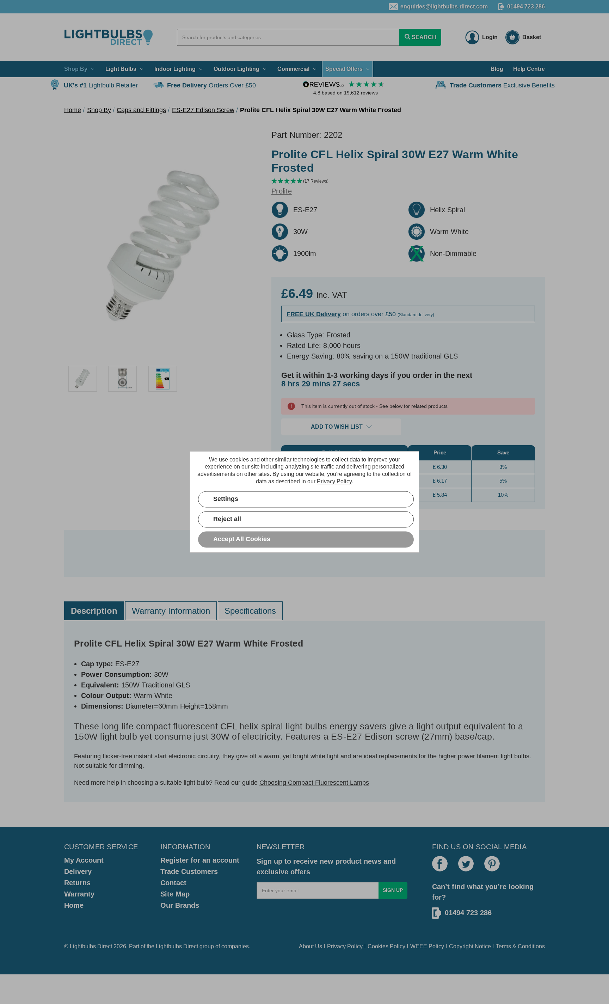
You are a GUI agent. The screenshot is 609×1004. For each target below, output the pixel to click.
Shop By (75, 69)
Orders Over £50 (211, 85)
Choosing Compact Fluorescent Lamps (314, 782)
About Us (310, 946)
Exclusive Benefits (502, 85)
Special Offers (344, 69)
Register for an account (199, 860)
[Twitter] (466, 863)
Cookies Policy (386, 946)
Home (74, 905)
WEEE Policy (427, 946)
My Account (84, 860)
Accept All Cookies (241, 539)
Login (490, 37)
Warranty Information (171, 611)
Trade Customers (189, 871)
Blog (497, 69)
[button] (408, 181)
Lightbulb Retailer (101, 85)
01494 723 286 (526, 7)
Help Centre (529, 69)
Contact (173, 883)
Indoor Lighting (175, 69)
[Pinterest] (492, 863)
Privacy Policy (345, 946)
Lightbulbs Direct (177, 946)
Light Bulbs (120, 69)
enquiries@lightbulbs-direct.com (444, 7)
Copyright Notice (470, 946)
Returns (77, 883)
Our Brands (179, 905)
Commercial (293, 69)
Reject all (227, 519)
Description (94, 611)
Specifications (250, 611)
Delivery (78, 871)
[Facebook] (440, 863)
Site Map (175, 894)
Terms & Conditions (520, 946)
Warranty (79, 894)
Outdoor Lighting (236, 69)
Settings (225, 499)
